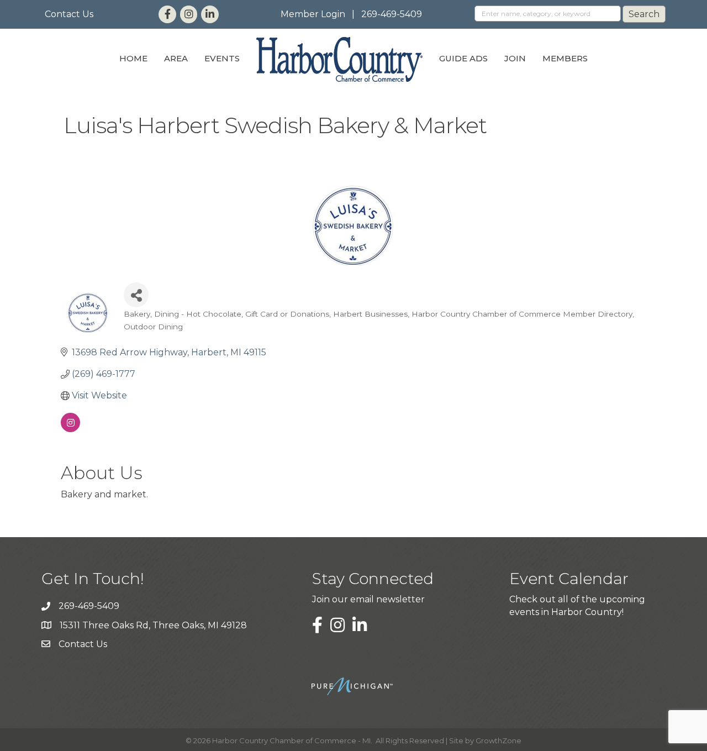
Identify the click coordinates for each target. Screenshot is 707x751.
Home (133, 58)
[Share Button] (136, 294)
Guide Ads (463, 58)
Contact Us (69, 14)
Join (515, 58)
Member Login (313, 14)
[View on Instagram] (70, 429)
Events (222, 58)
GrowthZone (498, 740)
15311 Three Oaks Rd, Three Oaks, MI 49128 (153, 625)
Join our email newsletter (368, 599)
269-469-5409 (391, 14)
